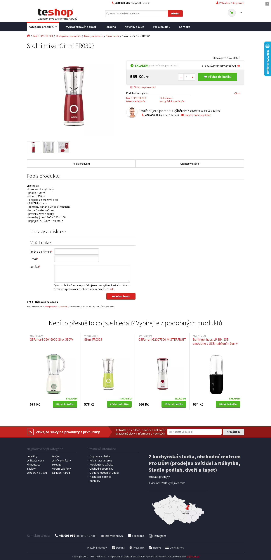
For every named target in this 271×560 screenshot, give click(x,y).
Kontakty (94, 481)
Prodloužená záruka (101, 464)
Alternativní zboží (189, 163)
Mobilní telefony (61, 468)
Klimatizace (33, 464)
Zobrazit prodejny (159, 476)
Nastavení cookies (100, 476)
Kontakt (184, 27)
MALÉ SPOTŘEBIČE (43, 36)
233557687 (63, 306)
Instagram (160, 535)
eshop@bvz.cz (51, 306)
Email (34, 259)
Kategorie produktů (41, 27)
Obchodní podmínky (101, 468)
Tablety (31, 468)
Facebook (138, 535)
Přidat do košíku (219, 77)
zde (112, 289)
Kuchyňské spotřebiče (68, 36)
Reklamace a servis (100, 460)
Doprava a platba (99, 456)
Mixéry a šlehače (93, 36)
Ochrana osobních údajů (104, 472)
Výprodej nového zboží (81, 27)
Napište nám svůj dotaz (198, 115)
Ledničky (32, 456)
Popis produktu (81, 163)
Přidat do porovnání (145, 87)
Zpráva (35, 266)
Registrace (238, 3)
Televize (56, 464)
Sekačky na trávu (37, 472)
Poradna (110, 27)
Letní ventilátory (61, 460)
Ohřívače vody (35, 460)
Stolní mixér (112, 36)
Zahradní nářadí (61, 472)
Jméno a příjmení (41, 251)
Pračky (56, 456)
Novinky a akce (134, 27)
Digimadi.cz (193, 556)
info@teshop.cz (114, 535)
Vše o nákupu (161, 27)
